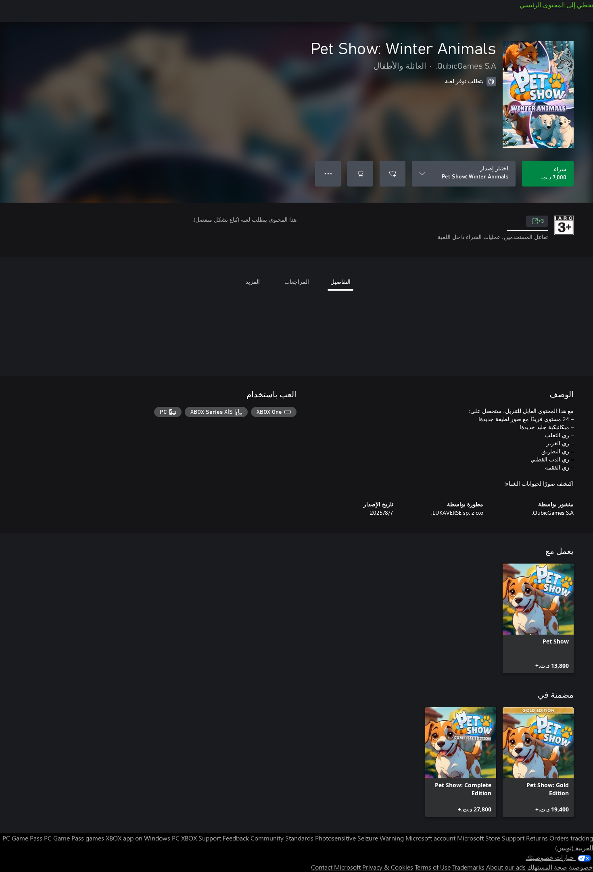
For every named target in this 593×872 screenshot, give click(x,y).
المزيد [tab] (253, 281)
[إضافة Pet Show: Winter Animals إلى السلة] (360, 174)
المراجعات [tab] (296, 281)
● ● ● (328, 173)
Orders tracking (571, 838)
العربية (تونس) (574, 847)
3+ (541, 221)
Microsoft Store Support (490, 838)
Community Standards (282, 838)
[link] (538, 618)
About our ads (506, 867)
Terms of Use (433, 867)
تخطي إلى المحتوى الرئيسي (556, 4)
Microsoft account (430, 838)
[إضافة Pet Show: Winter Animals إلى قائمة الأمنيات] (392, 174)
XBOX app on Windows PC (143, 838)
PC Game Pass (22, 838)
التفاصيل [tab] (340, 281)
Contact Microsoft (336, 867)
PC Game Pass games (74, 838)
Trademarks (468, 867)
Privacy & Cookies (387, 867)
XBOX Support (201, 838)
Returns (537, 838)
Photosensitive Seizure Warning (359, 838)
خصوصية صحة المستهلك (560, 867)
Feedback (236, 838)
